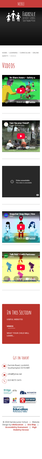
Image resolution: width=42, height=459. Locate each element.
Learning (13, 53)
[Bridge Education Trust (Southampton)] (10, 395)
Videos (13, 56)
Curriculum (25, 53)
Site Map (32, 424)
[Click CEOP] (27, 403)
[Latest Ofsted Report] (6, 403)
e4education (17, 424)
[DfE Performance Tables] (20, 412)
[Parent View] (14, 403)
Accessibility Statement (16, 427)
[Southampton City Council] (28, 395)
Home (4, 53)
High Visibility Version (25, 428)
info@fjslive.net (15, 374)
